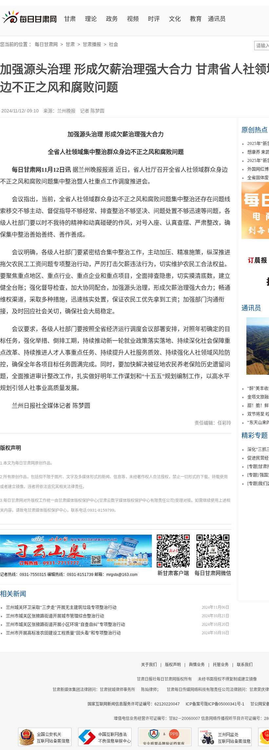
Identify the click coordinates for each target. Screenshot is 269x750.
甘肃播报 (92, 44)
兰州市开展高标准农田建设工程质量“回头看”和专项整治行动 (63, 632)
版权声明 (10, 448)
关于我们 (149, 664)
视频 (133, 19)
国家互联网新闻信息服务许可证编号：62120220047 (137, 704)
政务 (112, 19)
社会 (113, 44)
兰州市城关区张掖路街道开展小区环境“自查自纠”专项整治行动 (65, 624)
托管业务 (221, 664)
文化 (175, 19)
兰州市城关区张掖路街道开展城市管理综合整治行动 (55, 615)
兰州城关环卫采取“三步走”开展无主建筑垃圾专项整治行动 (61, 607)
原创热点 (254, 130)
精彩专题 (254, 435)
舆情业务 (197, 664)
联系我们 (245, 664)
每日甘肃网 (46, 44)
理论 (91, 19)
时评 (154, 19)
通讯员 (217, 19)
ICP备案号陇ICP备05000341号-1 (215, 704)
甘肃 (70, 19)
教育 (196, 19)
